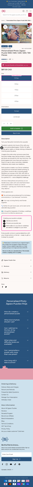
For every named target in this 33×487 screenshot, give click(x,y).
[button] (27, 11)
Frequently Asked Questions (10, 392)
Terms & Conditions (7, 423)
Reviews (4, 411)
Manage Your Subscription (9, 397)
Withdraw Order (6, 400)
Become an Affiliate (7, 416)
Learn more (26, 65)
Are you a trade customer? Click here (12, 431)
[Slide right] (29, 33)
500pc (16, 84)
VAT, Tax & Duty (6, 426)
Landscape (16, 117)
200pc (16, 95)
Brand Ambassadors (7, 418)
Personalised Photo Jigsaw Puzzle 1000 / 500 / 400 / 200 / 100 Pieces (19, 20)
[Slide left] (3, 33)
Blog (2, 421)
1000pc (16, 78)
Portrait (16, 111)
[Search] (30, 15)
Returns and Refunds (8, 389)
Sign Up (15, 459)
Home (2, 20)
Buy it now (16, 133)
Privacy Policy (5, 429)
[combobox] (14, 15)
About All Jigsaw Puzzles (9, 408)
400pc (17, 101)
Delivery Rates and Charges (9, 387)
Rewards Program (7, 413)
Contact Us (4, 394)
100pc (16, 90)
